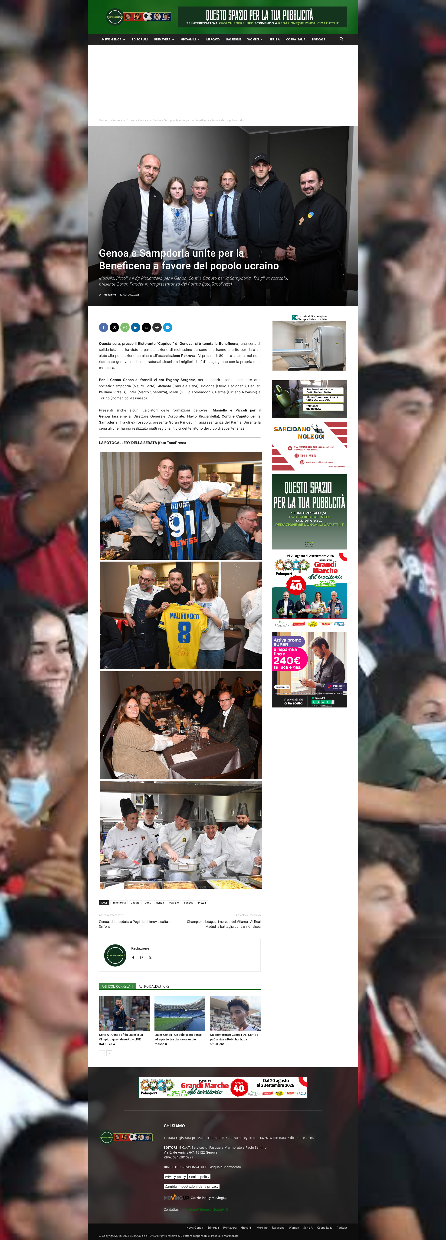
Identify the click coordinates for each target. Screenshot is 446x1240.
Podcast (318, 39)
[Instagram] (143, 958)
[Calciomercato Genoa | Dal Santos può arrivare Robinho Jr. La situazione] (235, 1013)
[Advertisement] (223, 79)
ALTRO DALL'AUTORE (154, 986)
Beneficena (119, 902)
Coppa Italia (295, 39)
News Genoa (111, 39)
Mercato (213, 39)
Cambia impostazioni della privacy (191, 1186)
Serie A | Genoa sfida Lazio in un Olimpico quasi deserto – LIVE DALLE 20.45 (121, 1039)
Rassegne (233, 39)
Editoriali (140, 39)
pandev (188, 902)
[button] (341, 40)
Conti (148, 902)
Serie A (274, 39)
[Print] (157, 327)
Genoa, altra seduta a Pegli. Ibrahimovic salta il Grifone (134, 924)
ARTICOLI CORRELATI (117, 986)
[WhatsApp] (125, 327)
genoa (160, 902)
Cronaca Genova (137, 120)
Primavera (162, 39)
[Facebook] (103, 327)
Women (253, 39)
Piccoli (202, 902)
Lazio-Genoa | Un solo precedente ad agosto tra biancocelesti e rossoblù (178, 1039)
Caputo (135, 902)
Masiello (174, 902)
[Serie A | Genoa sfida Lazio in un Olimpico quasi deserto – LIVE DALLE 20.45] (124, 1013)
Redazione (109, 294)
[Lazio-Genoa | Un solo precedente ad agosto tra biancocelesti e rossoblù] (179, 1013)
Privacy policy (175, 1176)
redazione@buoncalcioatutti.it (204, 1209)
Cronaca (116, 120)
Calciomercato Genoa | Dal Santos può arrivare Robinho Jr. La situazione (234, 1039)
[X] (114, 327)
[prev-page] (102, 1053)
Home (103, 120)
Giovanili (188, 39)
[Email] (146, 327)
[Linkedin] (135, 327)
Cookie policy (199, 1176)
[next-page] (109, 1053)
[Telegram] (167, 327)
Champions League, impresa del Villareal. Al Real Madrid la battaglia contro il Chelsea (224, 924)
